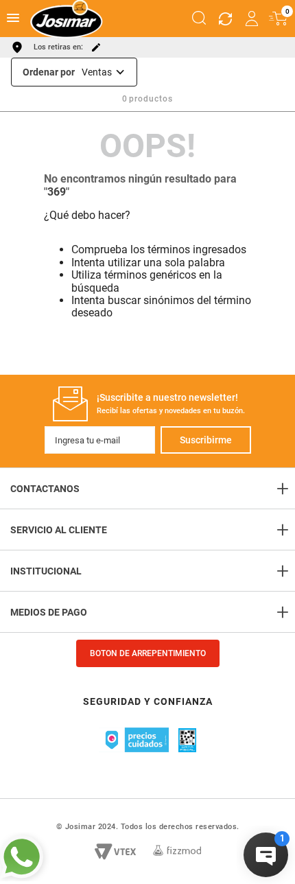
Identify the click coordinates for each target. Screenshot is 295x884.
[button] (199, 18)
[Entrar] (252, 18)
